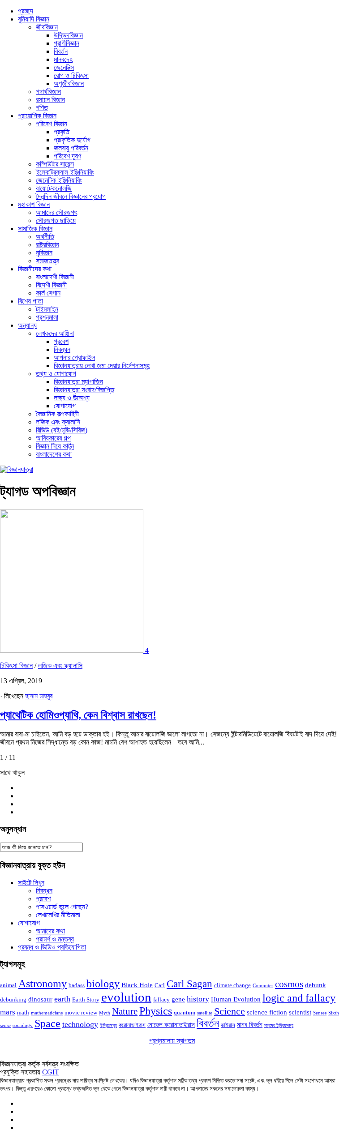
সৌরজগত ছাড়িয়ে (56, 220)
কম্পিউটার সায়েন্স (55, 164)
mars (7, 1012)
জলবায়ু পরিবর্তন (71, 148)
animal (8, 985)
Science (229, 1011)
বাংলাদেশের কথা (54, 454)
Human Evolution (236, 999)
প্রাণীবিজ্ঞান (66, 43)
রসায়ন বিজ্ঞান (50, 99)
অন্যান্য (27, 325)
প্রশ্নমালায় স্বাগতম (172, 1040)
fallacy (161, 999)
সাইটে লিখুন (31, 882)
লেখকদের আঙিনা (55, 333)
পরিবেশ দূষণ (67, 156)
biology (103, 983)
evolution (126, 997)
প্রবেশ (61, 341)
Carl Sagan (189, 983)
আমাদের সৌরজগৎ (56, 212)
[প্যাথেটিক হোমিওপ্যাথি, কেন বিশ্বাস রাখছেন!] (72, 650)
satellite (204, 1012)
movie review (80, 1012)
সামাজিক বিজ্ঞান (35, 228)
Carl (160, 985)
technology (80, 1024)
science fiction (267, 1012)
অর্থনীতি (45, 236)
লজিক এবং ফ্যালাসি (58, 422)
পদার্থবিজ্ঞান (48, 91)
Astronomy (42, 983)
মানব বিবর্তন (249, 1024)
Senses (320, 1012)
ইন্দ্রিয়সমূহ (108, 1025)
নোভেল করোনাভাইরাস (171, 1024)
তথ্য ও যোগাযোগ (56, 373)
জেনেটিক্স (64, 67)
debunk (315, 985)
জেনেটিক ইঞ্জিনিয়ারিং (59, 180)
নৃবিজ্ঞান (44, 253)
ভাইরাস (228, 1025)
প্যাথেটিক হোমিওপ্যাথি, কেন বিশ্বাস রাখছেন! (78, 715)
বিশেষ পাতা (30, 301)
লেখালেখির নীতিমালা (58, 915)
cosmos (289, 984)
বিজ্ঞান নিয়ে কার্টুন (55, 446)
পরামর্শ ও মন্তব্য (55, 939)
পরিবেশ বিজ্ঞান (51, 124)
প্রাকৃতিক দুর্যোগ (72, 140)
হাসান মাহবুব (38, 696)
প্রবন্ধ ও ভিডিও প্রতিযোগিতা (52, 947)
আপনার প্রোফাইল (74, 357)
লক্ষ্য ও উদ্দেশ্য (72, 398)
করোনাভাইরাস (132, 1025)
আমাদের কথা (50, 931)
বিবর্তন (61, 51)
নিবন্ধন (62, 349)
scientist (300, 1012)
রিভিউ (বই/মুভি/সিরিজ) (61, 430)
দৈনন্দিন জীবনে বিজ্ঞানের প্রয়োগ (71, 196)
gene (178, 999)
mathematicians (47, 1012)
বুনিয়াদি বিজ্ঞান (33, 19)
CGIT (50, 1072)
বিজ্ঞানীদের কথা (35, 269)
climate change (232, 985)
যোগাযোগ (65, 406)
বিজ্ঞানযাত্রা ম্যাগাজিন (78, 381)
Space (47, 1023)
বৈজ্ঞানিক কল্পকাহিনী (57, 414)
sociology (23, 1025)
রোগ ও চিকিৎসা (71, 75)
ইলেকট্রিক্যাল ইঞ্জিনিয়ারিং (65, 172)
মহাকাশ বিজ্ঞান (34, 204)
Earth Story (85, 999)
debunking (13, 999)
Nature (125, 1011)
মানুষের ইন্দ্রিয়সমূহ (278, 1025)
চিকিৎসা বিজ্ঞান (16, 665)
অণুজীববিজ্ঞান (69, 83)
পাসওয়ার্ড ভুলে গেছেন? (62, 907)
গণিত (42, 107)
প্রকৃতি (61, 132)
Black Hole (137, 985)
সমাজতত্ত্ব (47, 261)
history (198, 998)
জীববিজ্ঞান (47, 27)
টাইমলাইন (47, 309)
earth (62, 998)
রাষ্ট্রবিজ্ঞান (47, 244)
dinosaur (40, 999)
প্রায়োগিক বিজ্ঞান (37, 116)
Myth (104, 1012)
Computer (263, 985)
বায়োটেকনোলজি (54, 188)
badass (77, 985)
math (23, 1012)
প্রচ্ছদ (25, 11)
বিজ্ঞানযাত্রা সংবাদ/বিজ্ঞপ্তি (84, 390)
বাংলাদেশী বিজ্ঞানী (55, 277)
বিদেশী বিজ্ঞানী (51, 285)
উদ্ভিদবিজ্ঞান (68, 35)
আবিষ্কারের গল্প (53, 438)
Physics (155, 1011)
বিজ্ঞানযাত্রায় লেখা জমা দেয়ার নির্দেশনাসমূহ (102, 365)
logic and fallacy (298, 998)
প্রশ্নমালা (47, 317)
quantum (184, 1012)
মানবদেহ (63, 59)
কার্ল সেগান (48, 293)
